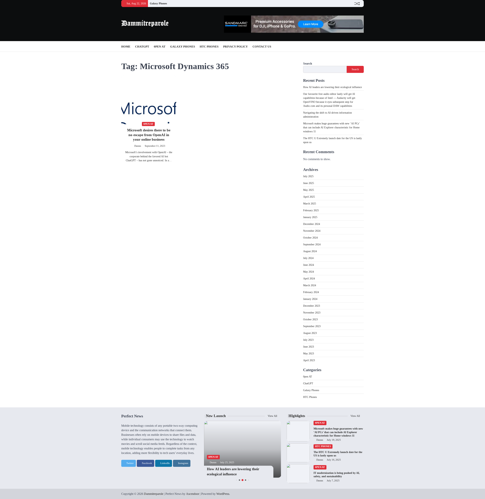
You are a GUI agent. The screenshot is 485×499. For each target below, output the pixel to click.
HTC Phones (209, 46)
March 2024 (309, 285)
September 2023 (312, 326)
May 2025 (308, 190)
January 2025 (310, 217)
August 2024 (310, 251)
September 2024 (312, 244)
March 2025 (309, 203)
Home (125, 46)
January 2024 (310, 299)
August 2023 (310, 333)
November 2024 (311, 230)
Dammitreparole (153, 493)
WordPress (222, 493)
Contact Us (262, 46)
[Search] (361, 46)
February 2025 (311, 210)
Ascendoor (192, 493)
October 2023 (310, 319)
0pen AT (159, 46)
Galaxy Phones (158, 3)
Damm (137, 146)
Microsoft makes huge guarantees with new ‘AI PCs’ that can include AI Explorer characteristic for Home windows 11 (331, 127)
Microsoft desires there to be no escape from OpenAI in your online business (148, 135)
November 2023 (311, 312)
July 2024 (308, 258)
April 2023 (309, 360)
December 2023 (311, 305)
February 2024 (311, 292)
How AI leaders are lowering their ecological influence (332, 87)
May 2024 (308, 271)
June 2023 (308, 346)
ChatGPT (142, 46)
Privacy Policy (235, 46)
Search (307, 63)
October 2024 (310, 237)
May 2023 (308, 353)
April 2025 (309, 196)
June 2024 (308, 265)
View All (273, 415)
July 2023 (308, 339)
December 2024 (311, 224)
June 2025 (308, 183)
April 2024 (309, 278)
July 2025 (308, 176)
